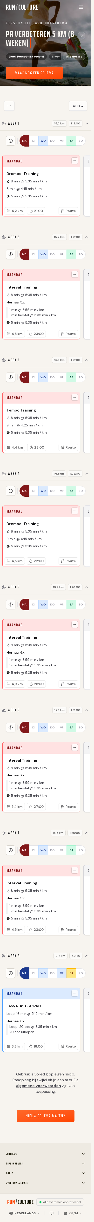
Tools (9, 1173)
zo (81, 141)
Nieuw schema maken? (45, 1116)
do (52, 141)
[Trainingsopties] (74, 160)
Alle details (74, 56)
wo (43, 141)
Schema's (11, 1153)
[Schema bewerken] (81, 35)
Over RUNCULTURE (17, 1182)
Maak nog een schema (34, 73)
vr (62, 141)
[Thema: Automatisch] (51, 1213)
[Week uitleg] (10, 141)
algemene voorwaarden (38, 1085)
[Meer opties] (9, 106)
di (33, 141)
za (71, 141)
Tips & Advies (14, 1163)
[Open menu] (81, 7)
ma (24, 141)
